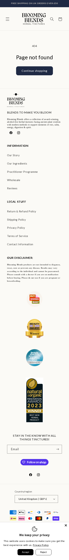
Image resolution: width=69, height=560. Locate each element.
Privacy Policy (16, 227)
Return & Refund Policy (21, 211)
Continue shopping (34, 70)
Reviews (12, 188)
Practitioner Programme (22, 171)
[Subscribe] (58, 449)
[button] (7, 19)
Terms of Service (17, 236)
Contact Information (20, 244)
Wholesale (13, 180)
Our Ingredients (17, 163)
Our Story (13, 155)
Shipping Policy (16, 219)
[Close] (66, 525)
